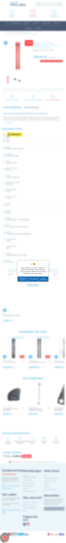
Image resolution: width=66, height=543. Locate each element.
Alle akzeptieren (43, 279)
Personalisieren (33, 279)
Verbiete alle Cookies (22, 279)
